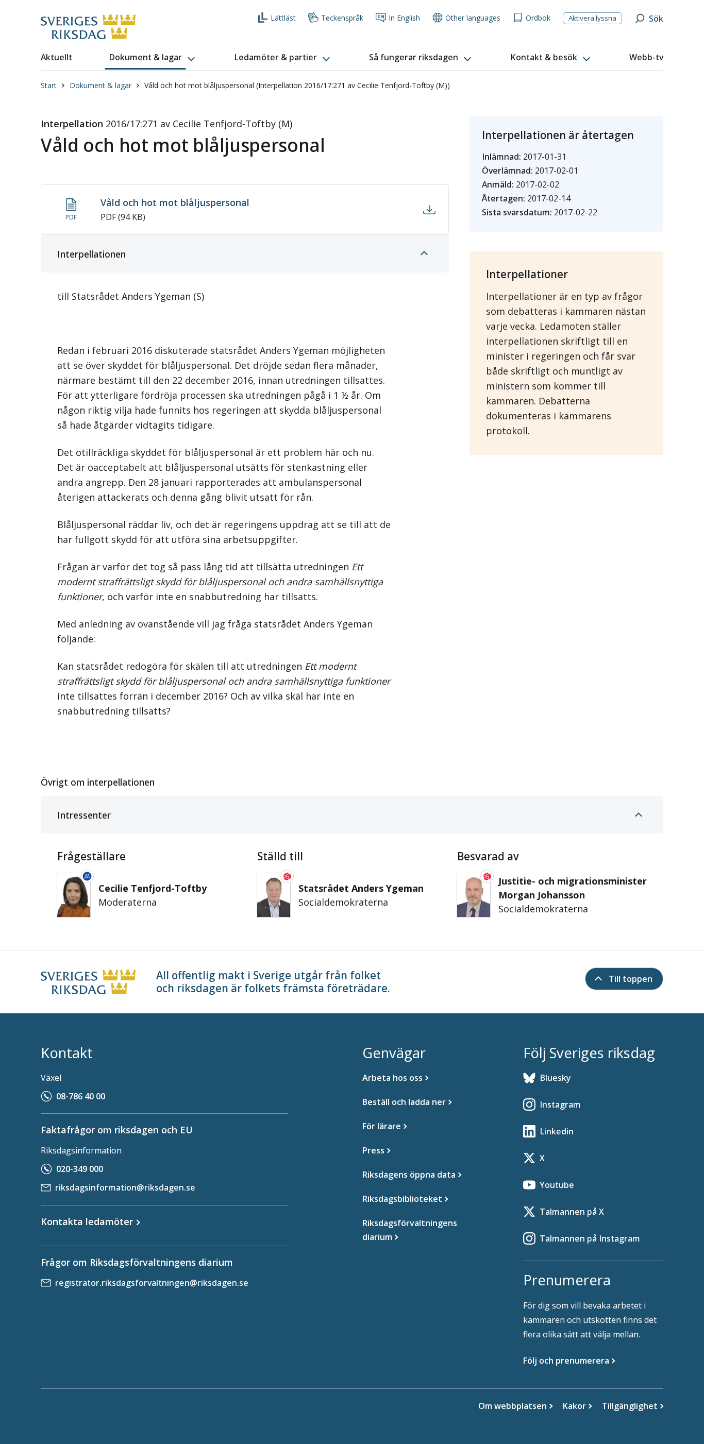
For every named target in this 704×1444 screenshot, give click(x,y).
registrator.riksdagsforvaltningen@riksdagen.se (151, 1282)
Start (49, 85)
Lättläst (283, 18)
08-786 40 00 (80, 1096)
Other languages (472, 18)
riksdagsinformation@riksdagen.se (125, 1187)
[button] (153, 57)
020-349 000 (79, 1169)
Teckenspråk (342, 18)
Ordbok (538, 18)
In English (404, 18)
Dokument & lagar (100, 85)
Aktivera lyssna (592, 18)
